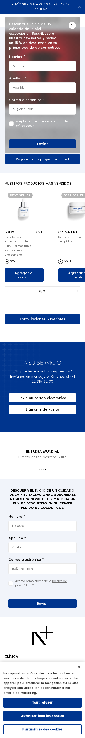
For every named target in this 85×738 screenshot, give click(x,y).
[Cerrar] (79, 6)
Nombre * (16, 516)
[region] (42, 700)
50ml (67, 261)
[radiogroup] (24, 261)
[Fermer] (79, 667)
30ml (13, 261)
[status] (42, 85)
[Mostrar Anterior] (7, 291)
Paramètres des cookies (42, 729)
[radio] (7, 261)
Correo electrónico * (26, 559)
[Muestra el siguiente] (77, 291)
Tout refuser (42, 702)
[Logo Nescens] (42, 635)
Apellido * (17, 538)
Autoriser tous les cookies (42, 716)
